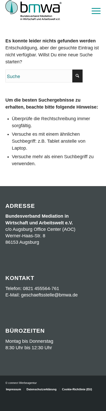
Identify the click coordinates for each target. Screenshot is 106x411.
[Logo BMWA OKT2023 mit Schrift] (43, 10)
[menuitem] (93, 10)
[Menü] (93, 10)
